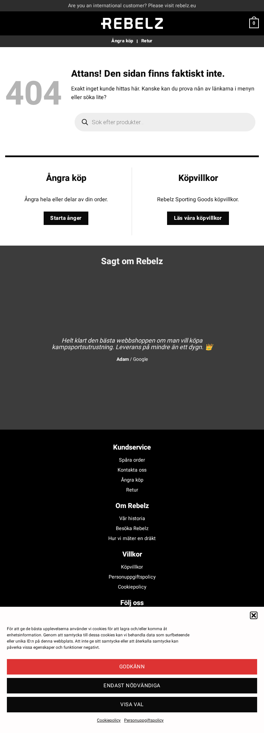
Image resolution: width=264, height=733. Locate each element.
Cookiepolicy (109, 720)
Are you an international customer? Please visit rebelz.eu (132, 5)
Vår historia (132, 518)
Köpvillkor (132, 567)
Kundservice (132, 447)
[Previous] (19, 344)
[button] (253, 615)
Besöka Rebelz (132, 528)
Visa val (132, 704)
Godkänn (132, 666)
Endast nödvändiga (132, 685)
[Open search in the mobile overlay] (165, 122)
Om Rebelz (132, 506)
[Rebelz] (132, 23)
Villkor (132, 554)
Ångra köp (132, 480)
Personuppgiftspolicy (144, 720)
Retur (132, 490)
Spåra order (132, 460)
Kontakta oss (132, 470)
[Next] (245, 344)
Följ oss (132, 603)
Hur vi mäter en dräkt (132, 538)
